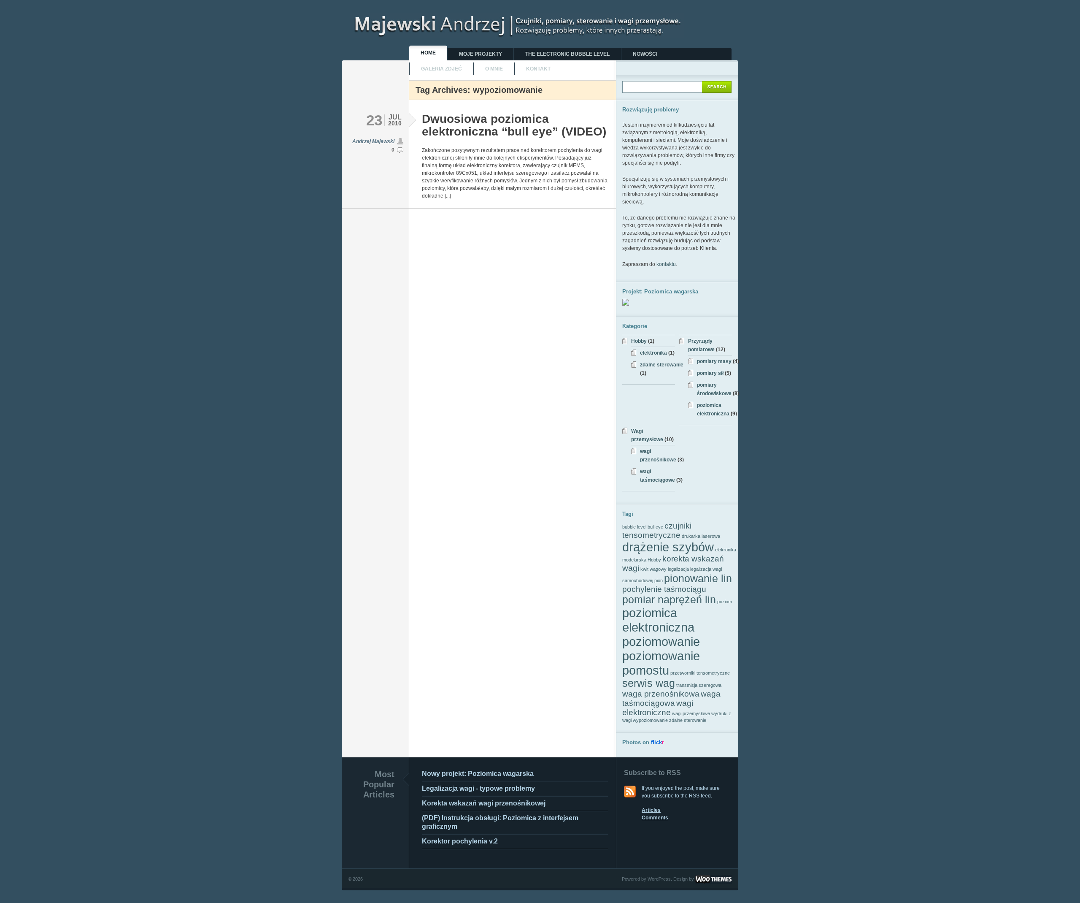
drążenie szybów (668, 547)
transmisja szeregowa (698, 685)
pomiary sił (710, 373)
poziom (724, 601)
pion (658, 580)
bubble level (634, 526)
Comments (655, 818)
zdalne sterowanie (661, 365)
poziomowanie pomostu (661, 663)
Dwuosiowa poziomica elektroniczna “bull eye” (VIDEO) (514, 125)
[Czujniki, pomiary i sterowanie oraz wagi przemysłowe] (517, 34)
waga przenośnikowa (660, 693)
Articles (651, 810)
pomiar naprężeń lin (669, 599)
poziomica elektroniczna (658, 620)
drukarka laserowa (701, 536)
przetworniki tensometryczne (700, 672)
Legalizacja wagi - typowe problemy (478, 788)
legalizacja (678, 569)
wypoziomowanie (650, 720)
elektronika (653, 353)
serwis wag (648, 683)
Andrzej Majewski (373, 141)
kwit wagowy (653, 569)
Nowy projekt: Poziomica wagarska (478, 773)
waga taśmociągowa (671, 698)
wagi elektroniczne (657, 708)
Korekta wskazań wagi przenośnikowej (483, 803)
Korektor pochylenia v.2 (460, 841)
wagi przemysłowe (691, 713)
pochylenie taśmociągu (664, 589)
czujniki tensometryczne (656, 530)
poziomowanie (661, 641)
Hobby (639, 341)
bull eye (655, 526)
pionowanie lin (698, 578)
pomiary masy (714, 361)
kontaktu (666, 264)
